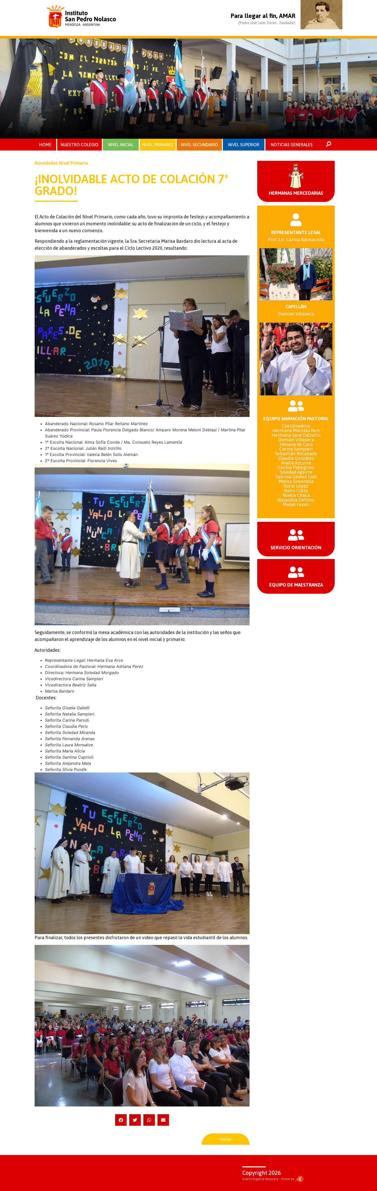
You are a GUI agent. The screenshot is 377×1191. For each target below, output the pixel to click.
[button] (121, 1120)
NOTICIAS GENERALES (292, 144)
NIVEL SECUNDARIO (199, 144)
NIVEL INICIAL (120, 144)
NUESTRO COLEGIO (79, 144)
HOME (45, 144)
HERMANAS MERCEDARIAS (296, 193)
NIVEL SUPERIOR (243, 144)
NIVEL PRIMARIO (157, 144)
